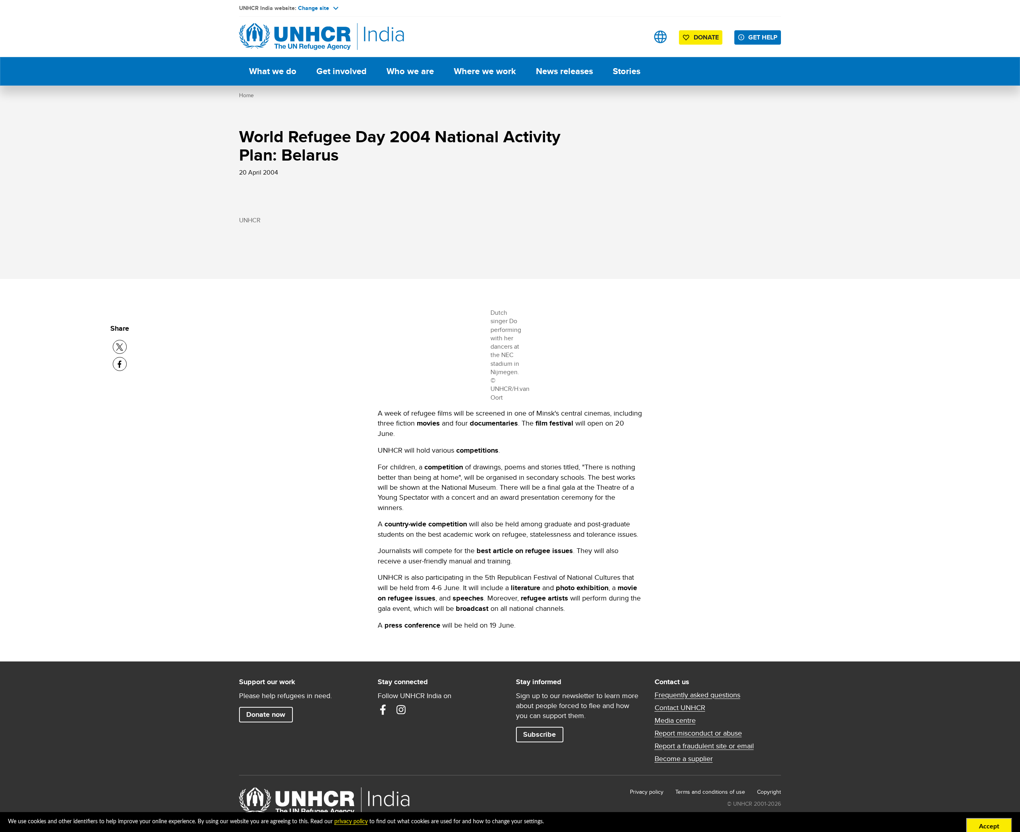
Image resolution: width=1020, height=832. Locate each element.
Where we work (485, 71)
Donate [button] (706, 37)
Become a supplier (684, 758)
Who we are (410, 71)
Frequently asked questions (697, 695)
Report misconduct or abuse (698, 733)
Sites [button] (660, 36)
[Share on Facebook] (120, 364)
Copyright (769, 792)
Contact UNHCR (680, 707)
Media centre (675, 720)
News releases (564, 71)
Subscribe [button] (539, 734)
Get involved (341, 71)
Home (246, 95)
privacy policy (351, 821)
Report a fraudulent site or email (704, 746)
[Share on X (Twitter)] (120, 347)
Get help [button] (762, 37)
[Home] (295, 37)
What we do (272, 71)
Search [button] (635, 36)
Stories (626, 71)
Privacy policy (646, 792)
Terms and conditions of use (710, 792)
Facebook (383, 709)
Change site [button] (313, 8)
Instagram (401, 709)
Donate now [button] (265, 714)
